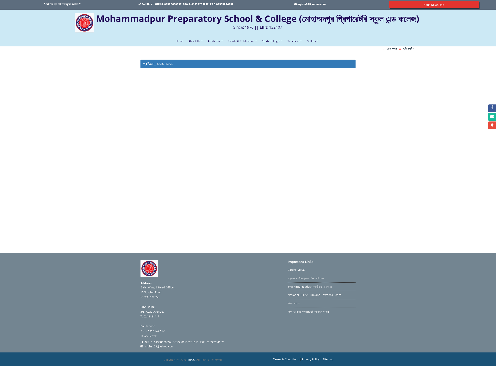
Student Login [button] (271, 41)
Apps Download (434, 5)
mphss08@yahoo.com (311, 4)
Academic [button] (214, 41)
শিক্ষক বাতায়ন (294, 303)
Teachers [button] (294, 41)
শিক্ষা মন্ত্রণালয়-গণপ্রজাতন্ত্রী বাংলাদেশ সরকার (308, 312)
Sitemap (328, 359)
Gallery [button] (311, 41)
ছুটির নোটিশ (406, 48)
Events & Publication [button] (241, 41)
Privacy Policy (310, 359)
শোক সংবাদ (389, 48)
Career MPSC (296, 270)
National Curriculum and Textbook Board (315, 295)
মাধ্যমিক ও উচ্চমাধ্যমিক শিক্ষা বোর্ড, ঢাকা (306, 278)
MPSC (191, 360)
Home (180, 41)
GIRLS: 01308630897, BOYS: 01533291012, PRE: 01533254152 (194, 4)
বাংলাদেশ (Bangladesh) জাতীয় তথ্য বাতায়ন (310, 286)
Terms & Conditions (286, 359)
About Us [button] (195, 41)
